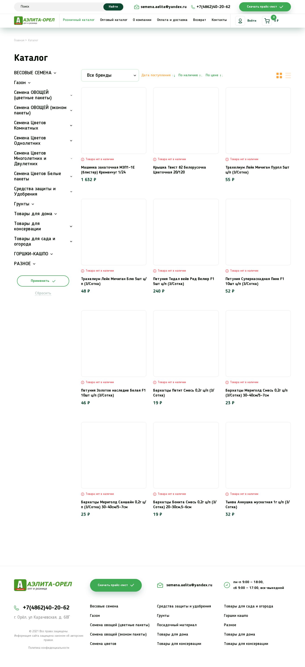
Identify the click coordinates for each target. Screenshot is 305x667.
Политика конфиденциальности (48, 647)
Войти (251, 20)
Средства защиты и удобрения (184, 606)
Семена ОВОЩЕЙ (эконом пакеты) (40, 110)
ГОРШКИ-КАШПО (31, 254)
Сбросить (43, 293)
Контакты (219, 20)
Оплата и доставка (172, 20)
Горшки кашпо (236, 616)
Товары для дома (33, 213)
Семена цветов (103, 644)
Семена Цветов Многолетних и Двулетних (30, 158)
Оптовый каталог (113, 20)
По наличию (188, 75)
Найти (113, 6)
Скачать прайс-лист (262, 6)
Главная (19, 40)
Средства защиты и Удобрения (35, 191)
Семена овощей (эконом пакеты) (118, 634)
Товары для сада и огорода (34, 241)
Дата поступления (156, 75)
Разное (230, 625)
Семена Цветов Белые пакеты (37, 176)
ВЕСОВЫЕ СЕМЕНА (33, 72)
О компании (142, 20)
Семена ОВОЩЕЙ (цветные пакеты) (33, 95)
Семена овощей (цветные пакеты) (120, 625)
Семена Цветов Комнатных (30, 125)
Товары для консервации (27, 226)
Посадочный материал (177, 625)
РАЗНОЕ (22, 263)
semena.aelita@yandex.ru (164, 7)
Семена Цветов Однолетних (30, 141)
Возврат (199, 20)
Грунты (21, 204)
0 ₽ (276, 19)
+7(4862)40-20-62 (213, 7)
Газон (20, 82)
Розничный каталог (78, 20)
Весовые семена (104, 606)
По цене (212, 75)
